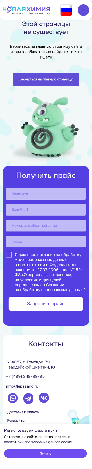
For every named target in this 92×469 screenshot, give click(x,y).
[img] (26, 10)
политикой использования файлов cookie (38, 442)
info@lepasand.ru (22, 386)
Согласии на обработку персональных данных (49, 287)
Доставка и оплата (23, 412)
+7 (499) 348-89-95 (25, 376)
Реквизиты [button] (16, 420)
